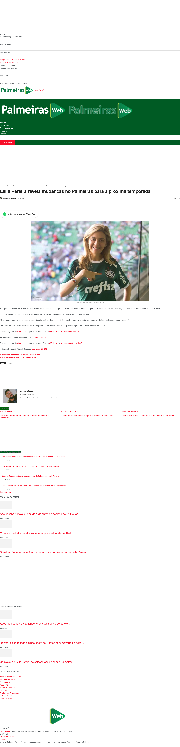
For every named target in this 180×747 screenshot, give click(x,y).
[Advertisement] (90, 164)
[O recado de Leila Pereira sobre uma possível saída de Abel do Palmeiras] (6, 524)
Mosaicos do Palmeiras (9, 587)
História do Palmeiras (8, 564)
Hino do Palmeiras (7, 584)
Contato (3, 133)
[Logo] (33, 110)
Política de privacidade (9, 62)
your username (6, 44)
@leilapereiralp (23, 331)
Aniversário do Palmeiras (10, 568)
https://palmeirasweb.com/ (27, 394)
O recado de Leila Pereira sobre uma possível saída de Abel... (36, 533)
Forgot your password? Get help (12, 59)
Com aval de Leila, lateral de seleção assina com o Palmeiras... (37, 662)
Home (2, 186)
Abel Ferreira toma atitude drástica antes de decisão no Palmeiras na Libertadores (34, 485)
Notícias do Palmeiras (12, 186)
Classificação (5, 125)
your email (4, 75)
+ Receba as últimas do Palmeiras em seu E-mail (20, 354)
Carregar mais (5, 492)
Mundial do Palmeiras (8, 599)
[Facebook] (16, 204)
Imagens (3, 131)
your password (5, 52)
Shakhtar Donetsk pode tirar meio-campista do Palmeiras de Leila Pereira (30, 476)
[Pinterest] (28, 204)
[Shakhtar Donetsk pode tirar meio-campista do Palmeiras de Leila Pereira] (6, 543)
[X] (22, 204)
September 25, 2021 (40, 337)
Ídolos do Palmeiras (8, 591)
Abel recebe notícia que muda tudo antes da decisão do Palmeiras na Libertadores (34, 456)
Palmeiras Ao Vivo (7, 128)
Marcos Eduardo (10, 198)
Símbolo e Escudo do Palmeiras (13, 576)
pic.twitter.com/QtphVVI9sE (71, 343)
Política (10, 363)
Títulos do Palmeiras (8, 595)
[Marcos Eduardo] (1, 198)
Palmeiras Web (6, 731)
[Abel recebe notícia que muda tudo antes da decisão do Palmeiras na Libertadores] (6, 505)
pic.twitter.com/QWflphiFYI (71, 331)
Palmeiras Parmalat (8, 572)
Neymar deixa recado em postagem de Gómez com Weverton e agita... (42, 642)
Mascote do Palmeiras (9, 580)
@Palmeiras (54, 331)
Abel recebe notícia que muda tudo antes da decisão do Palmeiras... (40, 514)
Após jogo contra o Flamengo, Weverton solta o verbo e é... (35, 623)
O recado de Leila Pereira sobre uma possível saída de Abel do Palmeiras (30, 466)
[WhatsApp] (33, 204)
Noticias (3, 122)
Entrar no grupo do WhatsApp (21, 214)
